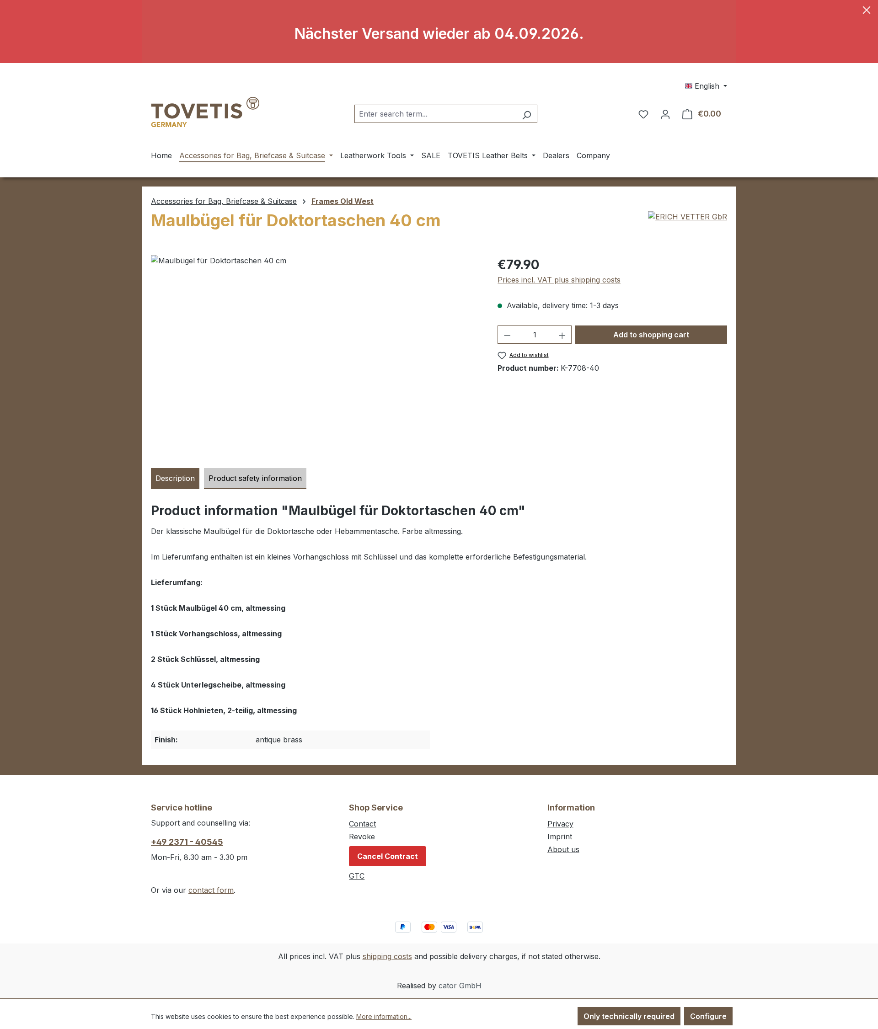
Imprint (559, 836)
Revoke (362, 836)
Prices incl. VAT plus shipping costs (559, 279)
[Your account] (665, 114)
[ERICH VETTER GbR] (687, 216)
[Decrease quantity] (507, 334)
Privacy (560, 823)
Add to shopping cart (651, 334)
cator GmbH (460, 985)
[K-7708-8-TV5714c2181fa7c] (315, 353)
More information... (384, 1016)
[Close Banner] (866, 11)
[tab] (175, 478)
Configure (708, 1016)
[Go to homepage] (205, 112)
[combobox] (435, 114)
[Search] (526, 114)
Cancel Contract (387, 856)
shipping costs (387, 956)
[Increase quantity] (562, 334)
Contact (362, 823)
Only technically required (629, 1016)
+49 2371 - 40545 (187, 842)
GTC (356, 875)
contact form (211, 890)
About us (563, 849)
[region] (315, 353)
